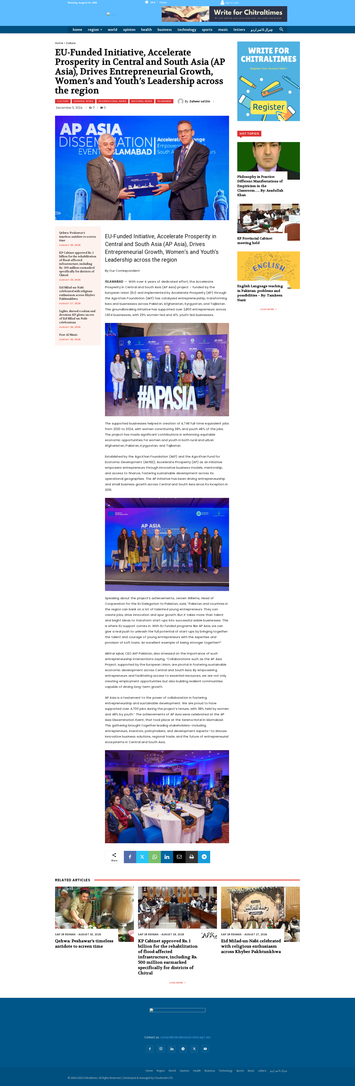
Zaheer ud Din (199, 101)
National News (141, 101)
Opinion (184, 1070)
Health (197, 1070)
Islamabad (164, 101)
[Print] (192, 857)
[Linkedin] (167, 857)
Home (59, 43)
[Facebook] (130, 857)
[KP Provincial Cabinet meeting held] (268, 222)
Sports (240, 1070)
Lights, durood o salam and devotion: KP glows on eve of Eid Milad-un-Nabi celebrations (77, 316)
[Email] (179, 857)
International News (112, 101)
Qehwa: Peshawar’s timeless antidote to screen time (77, 236)
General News (83, 101)
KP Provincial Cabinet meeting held (254, 240)
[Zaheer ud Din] (181, 101)
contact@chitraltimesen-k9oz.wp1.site (185, 1037)
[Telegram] (204, 857)
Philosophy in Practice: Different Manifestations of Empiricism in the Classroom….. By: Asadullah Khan (260, 186)
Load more (267, 309)
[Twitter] (142, 857)
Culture (71, 43)
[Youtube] (205, 1049)
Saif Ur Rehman (65, 934)
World (172, 1070)
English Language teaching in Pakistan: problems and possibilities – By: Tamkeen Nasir (260, 293)
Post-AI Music (68, 335)
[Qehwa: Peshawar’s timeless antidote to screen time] (94, 914)
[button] (281, 29)
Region (161, 1070)
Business (210, 1070)
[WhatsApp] (155, 857)
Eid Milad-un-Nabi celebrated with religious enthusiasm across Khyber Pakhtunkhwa (77, 293)
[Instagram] (161, 1049)
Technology (225, 1070)
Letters (262, 1070)
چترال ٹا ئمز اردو (278, 1070)
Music (251, 1070)
